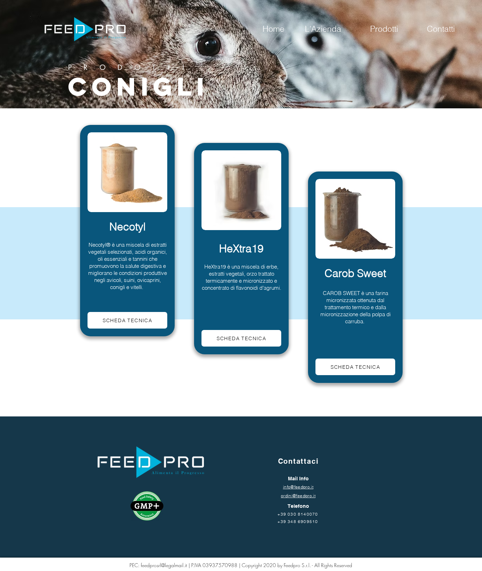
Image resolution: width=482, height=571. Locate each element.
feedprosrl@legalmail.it (164, 565)
